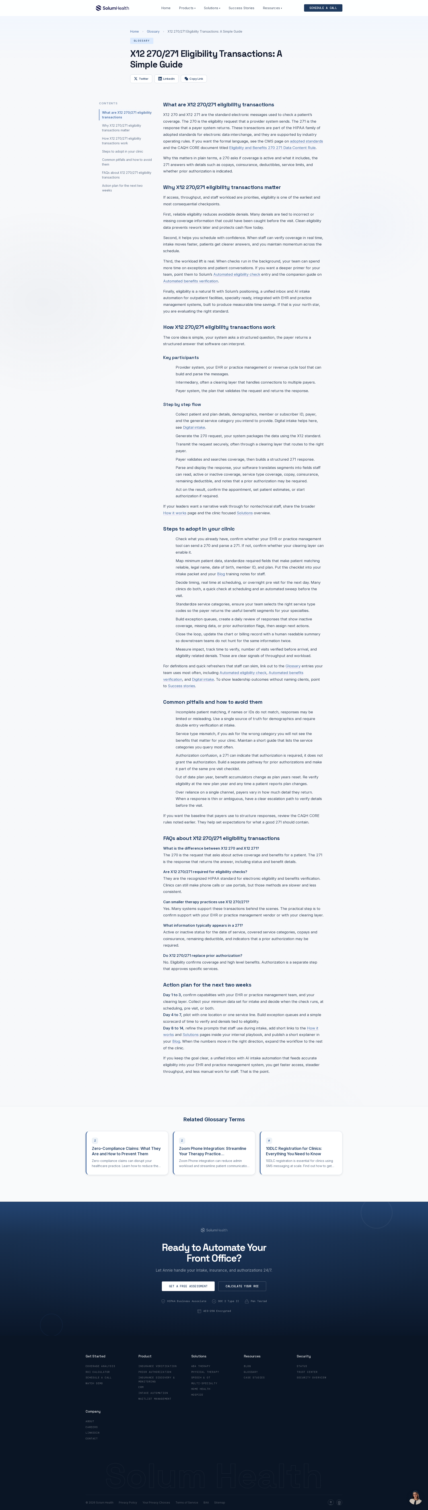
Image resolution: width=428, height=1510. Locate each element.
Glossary (153, 31)
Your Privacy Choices (156, 1502)
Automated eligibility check (236, 274)
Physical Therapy (205, 1371)
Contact (92, 1438)
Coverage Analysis (100, 1366)
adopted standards (306, 141)
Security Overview (311, 1377)
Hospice (197, 1394)
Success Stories (241, 8)
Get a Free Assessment (188, 1286)
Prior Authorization (154, 1371)
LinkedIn (169, 78)
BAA (206, 1502)
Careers (92, 1427)
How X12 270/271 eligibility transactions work (121, 141)
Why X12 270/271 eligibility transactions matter (121, 128)
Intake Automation (153, 1392)
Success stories (181, 686)
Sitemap (219, 1502)
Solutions (212, 8)
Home (166, 8)
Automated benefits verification (190, 281)
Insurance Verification (157, 1366)
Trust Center (307, 1371)
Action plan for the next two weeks (122, 188)
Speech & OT (200, 1377)
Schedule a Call (99, 1377)
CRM (141, 1387)
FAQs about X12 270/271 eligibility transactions (126, 175)
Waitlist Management (154, 1398)
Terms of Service (186, 1502)
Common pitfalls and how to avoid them (127, 162)
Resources (272, 8)
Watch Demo (94, 1383)
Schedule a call (323, 8)
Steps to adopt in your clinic (122, 151)
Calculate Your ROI (242, 1286)
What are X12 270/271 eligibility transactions (127, 115)
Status (302, 1366)
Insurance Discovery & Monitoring (156, 1379)
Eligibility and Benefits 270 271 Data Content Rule (272, 147)
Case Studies (254, 1377)
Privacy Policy (128, 1502)
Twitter (143, 78)
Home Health (200, 1388)
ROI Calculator (98, 1371)
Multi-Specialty (204, 1383)
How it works (174, 513)
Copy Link (196, 78)
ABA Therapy (200, 1366)
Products (187, 8)
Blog (221, 574)
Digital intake (194, 427)
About (90, 1421)
